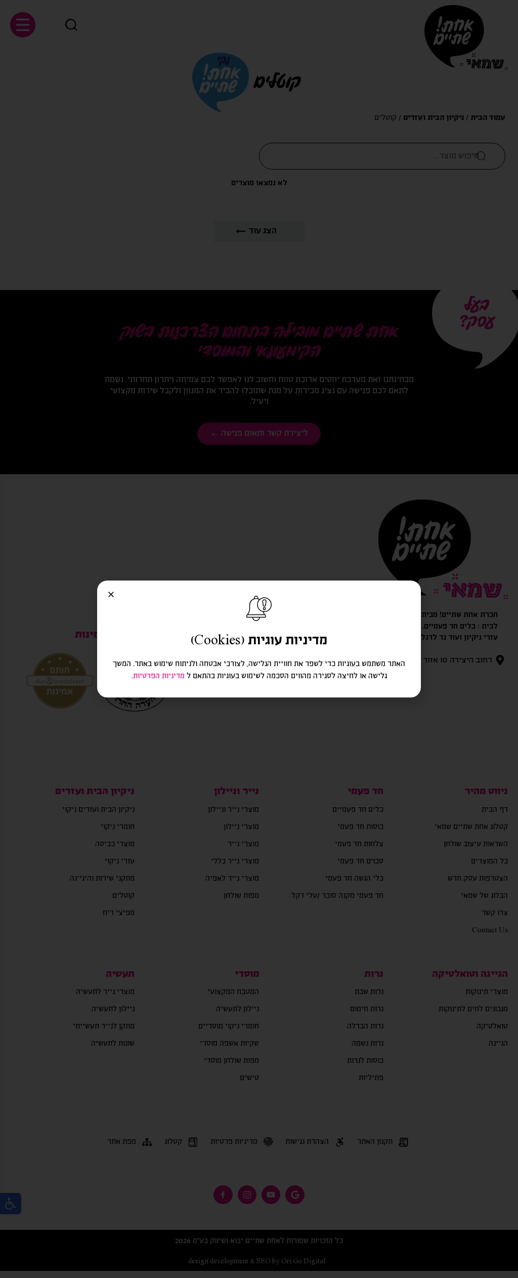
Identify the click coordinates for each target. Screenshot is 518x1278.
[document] (259, 639)
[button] (111, 594)
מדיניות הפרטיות (159, 676)
